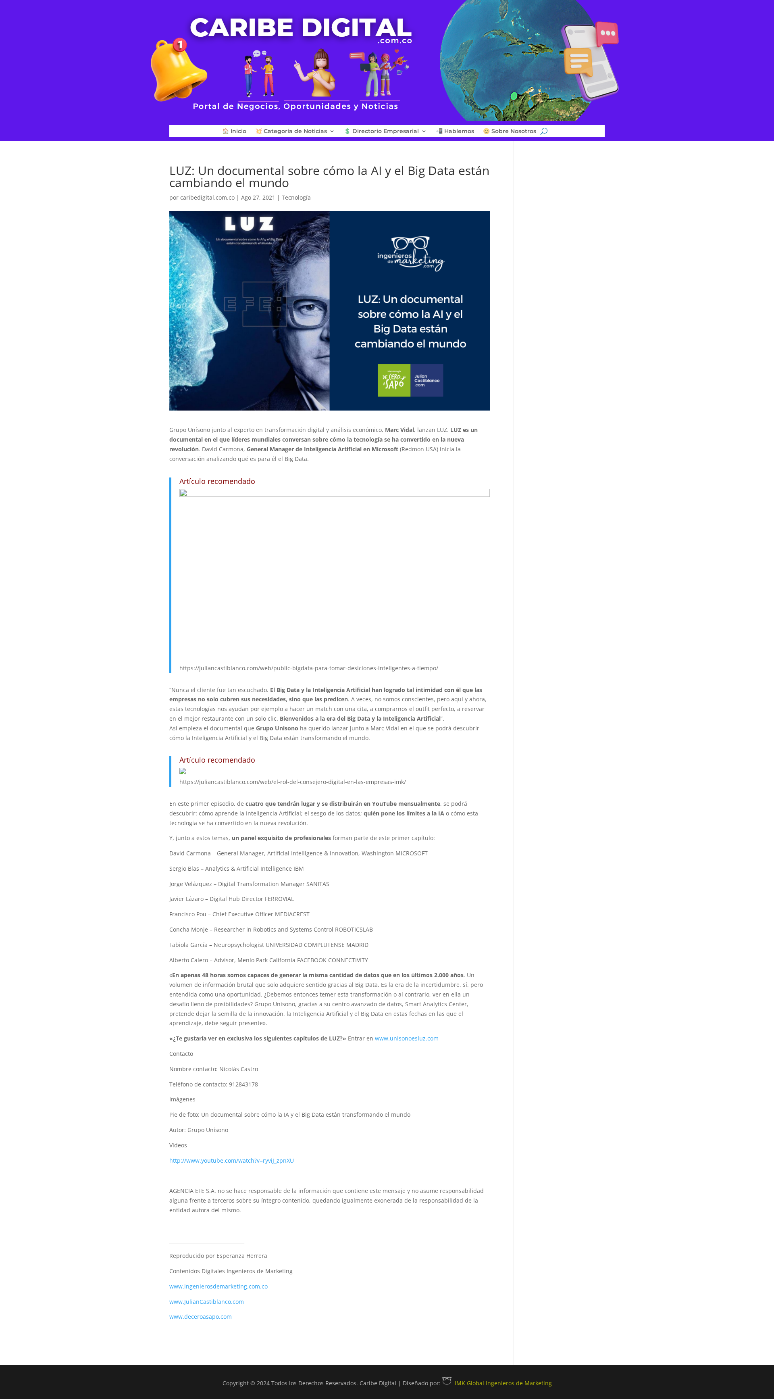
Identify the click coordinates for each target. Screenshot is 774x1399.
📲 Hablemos (455, 131)
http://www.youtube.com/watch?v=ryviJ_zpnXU (231, 1160)
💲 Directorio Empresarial (381, 131)
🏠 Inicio (234, 131)
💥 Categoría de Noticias (291, 131)
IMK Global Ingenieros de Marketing (503, 1383)
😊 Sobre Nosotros (509, 131)
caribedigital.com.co (207, 197)
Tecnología (296, 197)
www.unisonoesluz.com (407, 1038)
